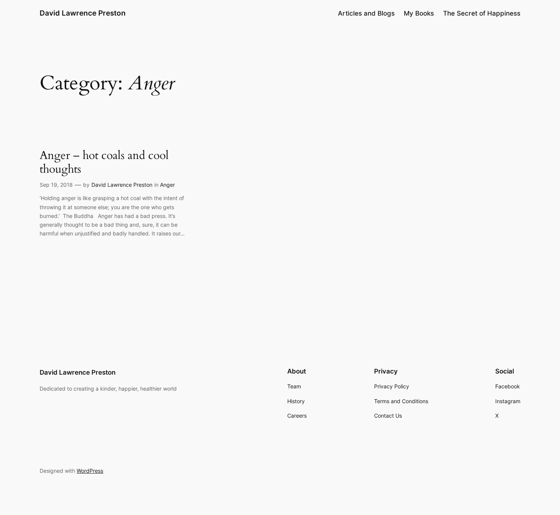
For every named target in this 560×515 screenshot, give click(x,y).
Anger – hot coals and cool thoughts (104, 162)
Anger (167, 184)
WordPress (90, 470)
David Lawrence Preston (83, 12)
